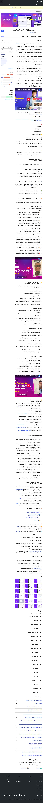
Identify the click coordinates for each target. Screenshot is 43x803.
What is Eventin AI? (38, 703)
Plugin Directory (39, 4)
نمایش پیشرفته (10, 68)
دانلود (2, 30)
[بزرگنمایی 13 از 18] (40, 600)
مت (41, 786)
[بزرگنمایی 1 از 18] (40, 579)
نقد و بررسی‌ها (33, 36)
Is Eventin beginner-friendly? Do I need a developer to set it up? (36, 748)
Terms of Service (32, 551)
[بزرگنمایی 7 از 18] (40, 590)
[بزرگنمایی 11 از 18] (31, 595)
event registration (4, 60)
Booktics (18, 531)
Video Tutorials (39, 120)
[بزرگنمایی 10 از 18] (40, 595)
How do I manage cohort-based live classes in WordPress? (30, 734)
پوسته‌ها (30, 777)
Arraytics (32, 32)
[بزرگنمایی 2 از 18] (31, 579)
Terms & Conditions (37, 568)
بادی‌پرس (40, 790)
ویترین (30, 775)
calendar (2, 56)
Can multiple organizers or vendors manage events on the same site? (35, 744)
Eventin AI (18, 406)
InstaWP (17, 503)
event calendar (3, 58)
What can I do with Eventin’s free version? (34, 700)
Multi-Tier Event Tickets (21, 427)
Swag (8, 781)
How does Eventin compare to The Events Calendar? (31, 720)
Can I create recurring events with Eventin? (33, 717)
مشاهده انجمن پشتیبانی (9, 99)
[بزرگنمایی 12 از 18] (22, 595)
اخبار (41, 777)
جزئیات (39, 36)
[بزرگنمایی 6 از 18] (22, 585)
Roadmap (32, 118)
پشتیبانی (2, 36)
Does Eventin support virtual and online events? (32, 714)
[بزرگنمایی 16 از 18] (40, 605)
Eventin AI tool (29, 185)
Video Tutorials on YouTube (33, 515)
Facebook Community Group (33, 514)
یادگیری (19, 775)
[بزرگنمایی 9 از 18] (22, 590)
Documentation (25, 118)
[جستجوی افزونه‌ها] (31, 11)
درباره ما (40, 775)
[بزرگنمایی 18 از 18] (22, 605)
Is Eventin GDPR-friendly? (37, 740)
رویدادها (9, 777)
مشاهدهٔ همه (3, 86)
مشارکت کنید (8, 775)
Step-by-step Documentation (33, 511)
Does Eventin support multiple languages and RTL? (32, 752)
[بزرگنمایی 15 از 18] (22, 600)
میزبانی (40, 779)
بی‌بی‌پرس (39, 788)
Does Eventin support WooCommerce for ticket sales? (31, 737)
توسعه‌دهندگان (18, 779)
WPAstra (21, 493)
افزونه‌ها (30, 779)
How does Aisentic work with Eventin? (34, 706)
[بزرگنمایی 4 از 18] (40, 585)
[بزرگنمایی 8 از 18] (31, 590)
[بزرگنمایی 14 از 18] (31, 600)
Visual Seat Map (20, 424)
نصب (27, 36)
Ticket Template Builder (22, 413)
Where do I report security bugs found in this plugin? (32, 755)
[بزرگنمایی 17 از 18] (31, 605)
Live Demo (18, 118)
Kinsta (20, 498)
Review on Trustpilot (35, 518)
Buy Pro (37, 118)
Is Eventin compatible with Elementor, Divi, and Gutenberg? (30, 727)
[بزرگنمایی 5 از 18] (31, 585)
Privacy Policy (39, 551)
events (2, 65)
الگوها (30, 781)
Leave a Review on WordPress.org (32, 517)
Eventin (17, 43)
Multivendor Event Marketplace (24, 430)
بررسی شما (11, 86)
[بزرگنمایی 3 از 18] (22, 579)
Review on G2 (36, 520)
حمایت (8, 779)
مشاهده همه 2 (3, 54)
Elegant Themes (19, 489)
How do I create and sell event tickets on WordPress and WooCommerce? (34, 710)
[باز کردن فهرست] (1, 1)
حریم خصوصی (39, 781)
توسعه (23, 36)
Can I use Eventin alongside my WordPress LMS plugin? (31, 730)
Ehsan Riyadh (23, 768)
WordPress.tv (18, 781)
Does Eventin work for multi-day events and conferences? (30, 724)
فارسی (38, 795)
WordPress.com (38, 784)
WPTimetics (21, 528)
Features (32, 120)
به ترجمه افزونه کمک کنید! (14, 7)
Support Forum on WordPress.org (32, 512)
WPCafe (18, 526)
